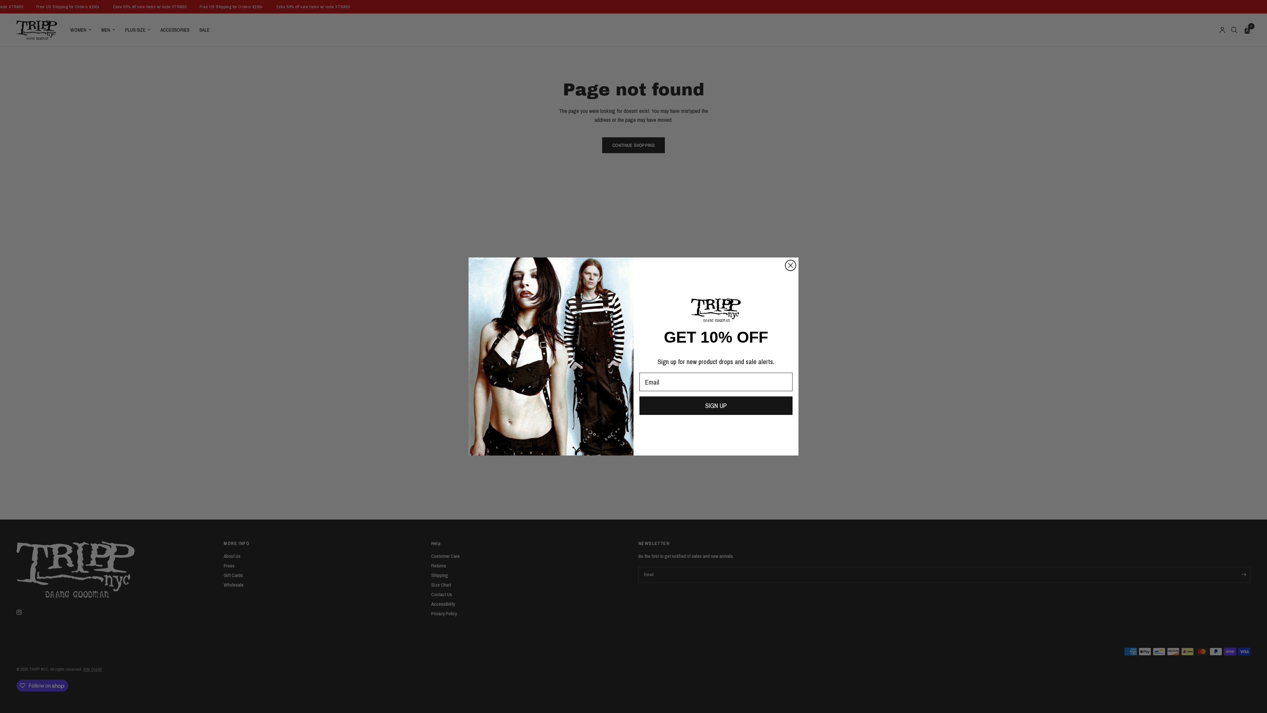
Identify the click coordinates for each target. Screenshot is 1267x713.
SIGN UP (716, 405)
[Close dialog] (790, 265)
